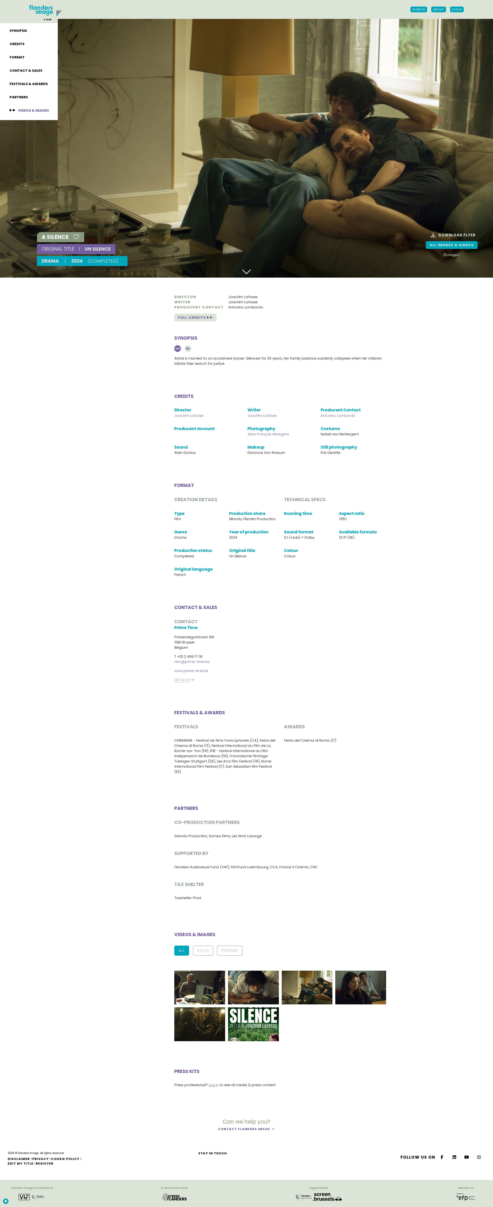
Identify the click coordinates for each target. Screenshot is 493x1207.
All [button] (182, 950)
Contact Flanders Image (244, 1129)
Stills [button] (203, 950)
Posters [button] (229, 950)
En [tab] (177, 348)
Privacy (40, 1159)
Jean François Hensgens (268, 434)
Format (17, 57)
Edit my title (21, 1163)
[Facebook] (441, 1157)
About (438, 9)
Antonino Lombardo (245, 307)
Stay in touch (212, 1153)
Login (457, 9)
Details (182, 679)
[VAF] (32, 1196)
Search (418, 9)
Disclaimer (19, 1159)
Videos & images (33, 110)
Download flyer (457, 234)
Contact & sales (26, 70)
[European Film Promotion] (465, 1196)
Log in (214, 1084)
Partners (19, 97)
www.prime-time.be (191, 670)
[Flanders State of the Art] (304, 1196)
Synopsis (18, 30)
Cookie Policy (65, 1159)
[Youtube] (466, 1157)
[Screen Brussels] (327, 1196)
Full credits (192, 317)
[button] (199, 987)
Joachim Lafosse (242, 296)
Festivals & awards (29, 83)
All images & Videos (452, 245)
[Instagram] (479, 1157)
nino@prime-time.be (192, 661)
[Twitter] (454, 1157)
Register (45, 1163)
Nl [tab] (188, 348)
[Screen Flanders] (175, 1196)
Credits (17, 43)
